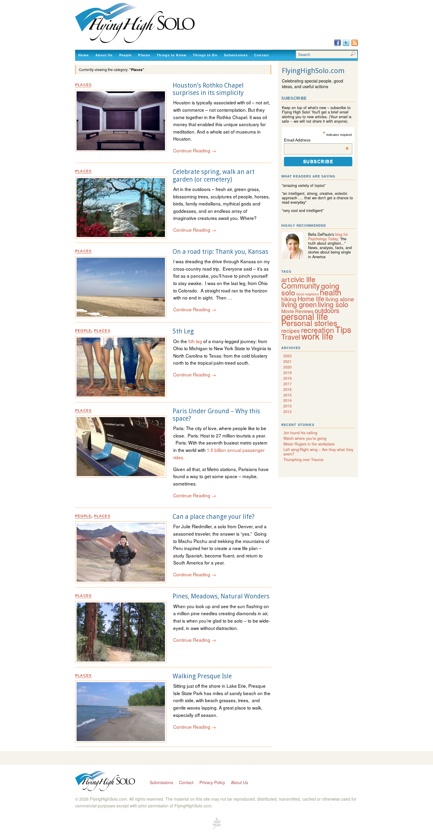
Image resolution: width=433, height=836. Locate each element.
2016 (287, 389)
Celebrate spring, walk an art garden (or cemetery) (213, 175)
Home (83, 55)
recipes (290, 330)
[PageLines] (216, 828)
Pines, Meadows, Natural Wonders (221, 596)
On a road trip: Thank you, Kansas (220, 251)
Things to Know (171, 55)
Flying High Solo (105, 781)
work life (317, 336)
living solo (333, 304)
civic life (303, 279)
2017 (287, 383)
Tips (343, 329)
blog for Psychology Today (328, 236)
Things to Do (205, 55)
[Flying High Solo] (152, 43)
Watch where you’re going (304, 438)
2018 (287, 378)
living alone (339, 299)
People (125, 55)
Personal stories (309, 322)
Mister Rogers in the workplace (309, 444)
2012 (287, 411)
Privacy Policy (212, 782)
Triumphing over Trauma (303, 459)
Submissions (236, 55)
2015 (287, 395)
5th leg (195, 341)
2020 (287, 367)
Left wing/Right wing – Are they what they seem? (318, 452)
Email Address (316, 140)
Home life (311, 298)
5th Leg (183, 331)
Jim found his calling (300, 432)
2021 (287, 361)
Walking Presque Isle (202, 676)
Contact (261, 55)
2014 (287, 400)
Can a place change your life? (213, 516)
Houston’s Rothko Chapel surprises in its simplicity (208, 89)
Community (300, 285)
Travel (290, 337)
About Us (104, 55)
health (330, 292)
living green (299, 304)
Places (144, 55)
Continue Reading (194, 150)
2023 (287, 355)
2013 (287, 406)
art (285, 279)
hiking (288, 299)
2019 (287, 372)
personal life (304, 316)
